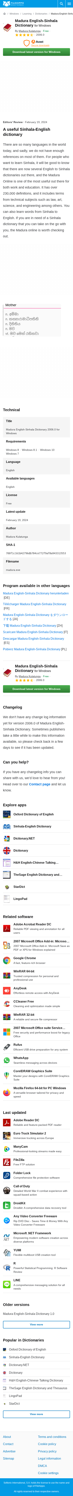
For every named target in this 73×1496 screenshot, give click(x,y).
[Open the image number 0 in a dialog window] (32, 320)
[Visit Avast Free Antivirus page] (36, 43)
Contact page (39, 784)
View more (36, 1324)
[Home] (4, 13)
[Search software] (61, 4)
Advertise (9, 1451)
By (28, 30)
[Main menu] (69, 4)
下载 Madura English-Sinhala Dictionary (29, 625)
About (7, 1436)
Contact (8, 1444)
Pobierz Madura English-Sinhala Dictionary (31, 649)
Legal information (49, 1458)
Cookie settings (48, 1473)
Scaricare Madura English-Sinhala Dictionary (33, 632)
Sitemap (8, 1458)
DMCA (42, 1465)
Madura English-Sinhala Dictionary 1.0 (28, 1313)
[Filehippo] (13, 4)
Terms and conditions (52, 1436)
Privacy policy (47, 1451)
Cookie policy (47, 1444)
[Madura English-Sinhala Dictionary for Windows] (7, 27)
